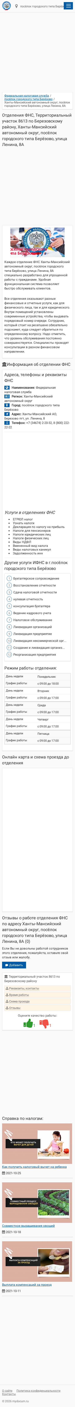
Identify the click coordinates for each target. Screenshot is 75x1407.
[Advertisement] (37, 54)
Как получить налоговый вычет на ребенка (34, 1167)
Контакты (9, 1394)
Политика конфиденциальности (38, 1390)
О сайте (7, 1390)
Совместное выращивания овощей (28, 1226)
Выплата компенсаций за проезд (27, 1285)
